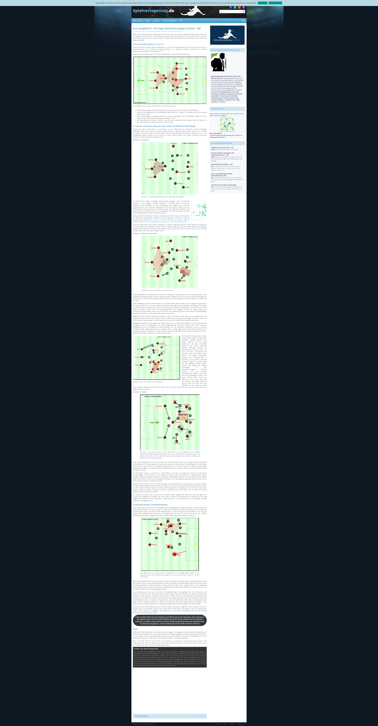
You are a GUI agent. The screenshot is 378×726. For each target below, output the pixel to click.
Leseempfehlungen (169, 21)
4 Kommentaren (179, 31)
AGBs (224, 724)
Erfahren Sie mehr (275, 3)
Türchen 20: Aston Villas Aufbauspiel (223, 185)
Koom (213, 149)
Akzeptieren (263, 3)
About (148, 21)
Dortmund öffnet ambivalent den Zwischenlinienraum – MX (222, 154)
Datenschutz (232, 724)
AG (212, 166)
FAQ (181, 21)
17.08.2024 (150, 31)
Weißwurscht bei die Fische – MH (222, 148)
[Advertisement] (170, 690)
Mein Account (138, 21)
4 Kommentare (168, 716)
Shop (243, 21)
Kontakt (218, 724)
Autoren (156, 21)
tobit (213, 157)
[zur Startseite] (153, 11)
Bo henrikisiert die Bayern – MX (222, 164)
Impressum (241, 724)
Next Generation (139, 31)
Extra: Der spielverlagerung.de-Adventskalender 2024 (222, 175)
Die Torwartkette (216, 133)
